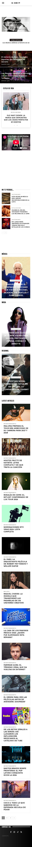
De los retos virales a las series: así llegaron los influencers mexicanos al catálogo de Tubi (15, 735)
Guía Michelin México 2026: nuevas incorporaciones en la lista (20, 199)
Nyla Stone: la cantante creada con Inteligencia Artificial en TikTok (16, 25)
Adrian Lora (8, 29)
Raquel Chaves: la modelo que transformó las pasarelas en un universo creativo (14, 598)
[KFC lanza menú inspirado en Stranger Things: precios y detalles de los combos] (6, 223)
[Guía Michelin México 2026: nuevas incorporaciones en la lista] (6, 198)
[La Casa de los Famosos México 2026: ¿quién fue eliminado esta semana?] (16, 617)
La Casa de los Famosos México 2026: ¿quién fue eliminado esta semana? (16, 633)
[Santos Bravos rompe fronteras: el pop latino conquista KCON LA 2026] (16, 754)
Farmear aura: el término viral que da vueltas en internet (15, 667)
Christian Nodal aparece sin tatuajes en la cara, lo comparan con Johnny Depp (16, 386)
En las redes (16, 329)
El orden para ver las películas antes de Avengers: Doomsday (15, 699)
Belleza (6, 591)
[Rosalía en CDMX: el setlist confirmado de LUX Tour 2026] (16, 481)
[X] (21, 832)
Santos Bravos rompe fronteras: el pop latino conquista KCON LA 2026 (15, 771)
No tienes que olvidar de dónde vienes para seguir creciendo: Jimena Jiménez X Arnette (16, 338)
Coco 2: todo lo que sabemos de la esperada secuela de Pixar (15, 806)
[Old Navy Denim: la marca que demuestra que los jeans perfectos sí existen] (16, 101)
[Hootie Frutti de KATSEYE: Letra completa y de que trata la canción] (16, 446)
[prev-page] (14, 125)
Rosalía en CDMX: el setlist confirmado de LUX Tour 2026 (16, 497)
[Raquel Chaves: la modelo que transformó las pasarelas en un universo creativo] (16, 580)
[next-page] (17, 125)
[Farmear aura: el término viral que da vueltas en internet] (16, 651)
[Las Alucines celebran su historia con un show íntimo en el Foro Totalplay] (16, 75)
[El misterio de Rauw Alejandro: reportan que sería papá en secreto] (16, 59)
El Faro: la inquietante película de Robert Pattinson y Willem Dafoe (16, 562)
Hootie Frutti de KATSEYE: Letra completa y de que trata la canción (13, 463)
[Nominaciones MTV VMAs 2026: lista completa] (16, 513)
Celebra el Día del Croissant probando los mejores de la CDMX (20, 211)
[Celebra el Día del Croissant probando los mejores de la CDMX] (6, 211)
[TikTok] (17, 832)
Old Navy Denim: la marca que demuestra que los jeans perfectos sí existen (16, 118)
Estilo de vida (16, 112)
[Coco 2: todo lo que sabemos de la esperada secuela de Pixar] (16, 789)
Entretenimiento (16, 20)
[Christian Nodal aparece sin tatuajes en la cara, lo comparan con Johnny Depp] (16, 374)
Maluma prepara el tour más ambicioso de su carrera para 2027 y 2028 (16, 429)
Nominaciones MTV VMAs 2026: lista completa (14, 529)
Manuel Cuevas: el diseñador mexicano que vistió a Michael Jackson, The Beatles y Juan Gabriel (16, 290)
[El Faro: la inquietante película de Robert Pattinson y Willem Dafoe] (16, 545)
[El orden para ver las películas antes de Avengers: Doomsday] (16, 683)
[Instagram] (14, 832)
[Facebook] (10, 832)
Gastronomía (16, 194)
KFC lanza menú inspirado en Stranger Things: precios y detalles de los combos (21, 224)
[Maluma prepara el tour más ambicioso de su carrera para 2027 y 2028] (16, 412)
